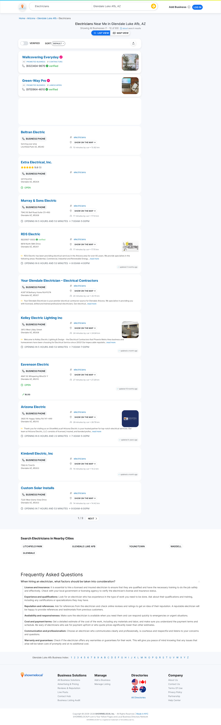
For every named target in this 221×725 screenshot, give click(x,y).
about (132, 28)
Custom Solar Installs (37, 488)
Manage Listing (102, 684)
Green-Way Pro (34, 81)
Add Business (177, 7)
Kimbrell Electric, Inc (37, 453)
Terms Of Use (175, 688)
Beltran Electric (33, 132)
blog (27, 394)
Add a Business (102, 680)
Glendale (29, 553)
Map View (122, 33)
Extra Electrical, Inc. (36, 162)
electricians (80, 137)
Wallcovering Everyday (40, 57)
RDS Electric (30, 234)
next (90, 518)
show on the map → (85, 142)
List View (103, 33)
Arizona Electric (33, 407)
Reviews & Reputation (69, 688)
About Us (173, 680)
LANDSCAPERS (55, 85)
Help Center (174, 700)
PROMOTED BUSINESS (36, 62)
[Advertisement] (171, 61)
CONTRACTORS (55, 62)
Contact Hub (64, 696)
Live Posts (63, 692)
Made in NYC (142, 714)
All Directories (138, 697)
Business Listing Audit (69, 700)
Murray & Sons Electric (38, 201)
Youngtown (137, 546)
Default (57, 43)
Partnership (174, 696)
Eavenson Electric (35, 364)
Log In (197, 7)
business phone (35, 138)
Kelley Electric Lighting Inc (41, 318)
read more (94, 258)
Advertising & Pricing (68, 684)
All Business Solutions (69, 680)
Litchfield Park (32, 546)
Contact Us (174, 684)
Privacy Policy (175, 692)
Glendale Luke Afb (83, 546)
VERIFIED (35, 43)
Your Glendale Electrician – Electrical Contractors (59, 281)
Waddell (176, 546)
